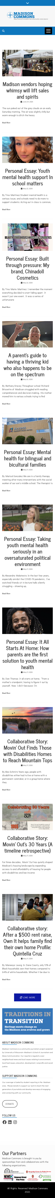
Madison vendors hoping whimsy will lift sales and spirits (27, 90)
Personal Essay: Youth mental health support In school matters (27, 176)
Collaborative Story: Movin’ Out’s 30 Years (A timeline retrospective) (28, 844)
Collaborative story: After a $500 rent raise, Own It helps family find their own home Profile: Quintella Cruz (27, 941)
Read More (6, 123)
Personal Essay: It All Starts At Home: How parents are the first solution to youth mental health (27, 654)
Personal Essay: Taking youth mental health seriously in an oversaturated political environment (27, 551)
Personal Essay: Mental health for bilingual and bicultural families (27, 458)
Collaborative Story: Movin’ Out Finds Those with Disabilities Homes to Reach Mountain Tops (27, 750)
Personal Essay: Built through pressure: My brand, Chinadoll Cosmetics (27, 268)
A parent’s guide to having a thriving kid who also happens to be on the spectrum (28, 364)
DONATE (10, 1103)
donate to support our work (24, 1085)
